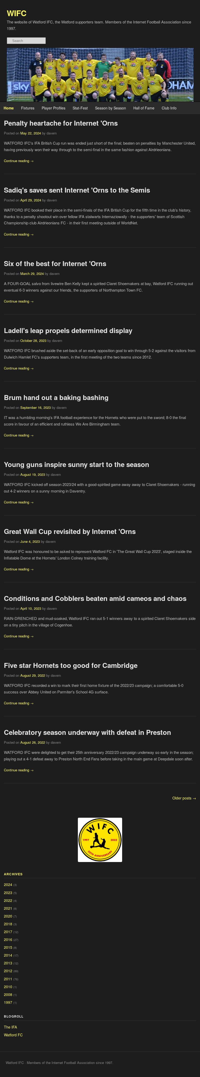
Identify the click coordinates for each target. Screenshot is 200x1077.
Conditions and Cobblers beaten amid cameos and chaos (95, 598)
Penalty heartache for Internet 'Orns (61, 123)
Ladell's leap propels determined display (68, 330)
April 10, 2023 (30, 608)
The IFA (10, 1027)
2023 (8, 892)
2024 (8, 884)
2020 (8, 916)
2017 (8, 931)
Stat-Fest (80, 107)
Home (9, 107)
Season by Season (110, 107)
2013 (8, 962)
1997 (8, 1002)
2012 (8, 970)
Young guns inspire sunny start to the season (76, 464)
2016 (8, 939)
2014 (8, 955)
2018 (8, 923)
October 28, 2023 (33, 340)
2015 (8, 947)
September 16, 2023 (35, 407)
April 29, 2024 (30, 200)
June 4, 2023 (30, 541)
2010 (8, 986)
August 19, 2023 (32, 474)
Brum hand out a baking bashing (56, 397)
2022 (8, 900)
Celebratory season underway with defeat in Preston (87, 732)
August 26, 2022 (32, 742)
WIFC (17, 13)
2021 (8, 908)
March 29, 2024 (32, 273)
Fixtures (27, 107)
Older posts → (184, 798)
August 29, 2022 (32, 675)
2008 (8, 994)
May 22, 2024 (30, 133)
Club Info (169, 107)
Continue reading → (19, 160)
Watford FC (13, 1034)
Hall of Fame (143, 107)
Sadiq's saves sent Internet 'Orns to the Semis (77, 190)
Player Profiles (53, 107)
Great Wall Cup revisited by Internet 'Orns (70, 531)
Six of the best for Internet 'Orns (55, 263)
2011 (8, 978)
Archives (13, 874)
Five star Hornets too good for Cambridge (71, 665)
